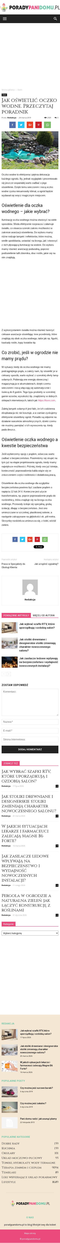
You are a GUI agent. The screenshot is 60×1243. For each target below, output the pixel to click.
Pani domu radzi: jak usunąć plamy (38, 1118)
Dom (4, 95)
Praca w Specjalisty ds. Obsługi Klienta (14, 566)
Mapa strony (30, 1233)
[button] (55, 18)
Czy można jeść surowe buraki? (36, 1088)
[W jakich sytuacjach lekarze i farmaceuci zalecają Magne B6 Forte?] (10, 1066)
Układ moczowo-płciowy (22, 1158)
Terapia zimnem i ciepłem (21, 1168)
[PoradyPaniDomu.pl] (30, 7)
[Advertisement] (30, 55)
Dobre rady (11, 1144)
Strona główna (8, 89)
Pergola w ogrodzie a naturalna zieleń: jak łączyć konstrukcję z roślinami (26, 903)
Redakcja (11, 117)
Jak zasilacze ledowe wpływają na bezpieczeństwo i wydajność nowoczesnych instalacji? (38, 662)
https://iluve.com (46, 400)
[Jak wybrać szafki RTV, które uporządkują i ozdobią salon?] (10, 627)
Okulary (8, 1153)
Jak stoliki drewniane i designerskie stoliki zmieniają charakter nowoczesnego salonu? (29, 804)
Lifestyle (9, 1182)
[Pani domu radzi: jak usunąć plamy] (10, 1122)
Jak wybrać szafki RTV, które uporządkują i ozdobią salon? (26, 776)
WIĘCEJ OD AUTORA (44, 615)
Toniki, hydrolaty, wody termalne (28, 1163)
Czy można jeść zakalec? (33, 1103)
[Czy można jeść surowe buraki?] (10, 1091)
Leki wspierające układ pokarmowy (29, 1177)
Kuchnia (8, 1148)
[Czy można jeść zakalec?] (10, 1107)
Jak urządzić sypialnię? (46, 564)
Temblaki (9, 1172)
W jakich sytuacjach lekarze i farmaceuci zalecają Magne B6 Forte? (25, 834)
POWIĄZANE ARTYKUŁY (16, 615)
